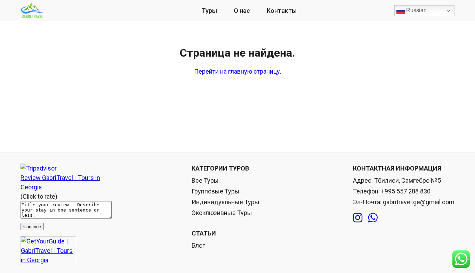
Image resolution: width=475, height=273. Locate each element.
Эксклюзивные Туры (222, 212)
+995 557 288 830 (405, 191)
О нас (242, 10)
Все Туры (205, 180)
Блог (198, 245)
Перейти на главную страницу (237, 71)
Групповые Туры (216, 191)
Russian (416, 10)
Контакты (282, 10)
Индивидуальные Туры (225, 202)
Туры (209, 10)
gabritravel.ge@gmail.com (418, 202)
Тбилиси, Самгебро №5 (407, 180)
